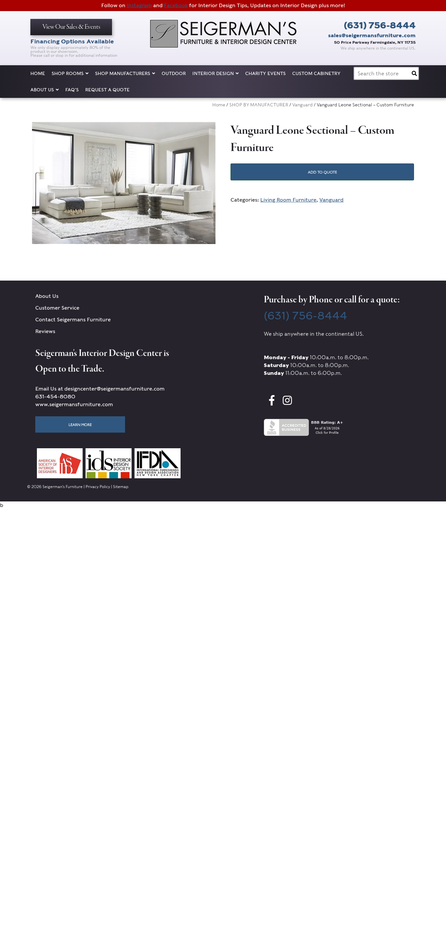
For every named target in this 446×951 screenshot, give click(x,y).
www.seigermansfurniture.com (74, 404)
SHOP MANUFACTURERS (122, 73)
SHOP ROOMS (68, 73)
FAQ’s (72, 89)
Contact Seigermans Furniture (73, 319)
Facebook (176, 5)
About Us (42, 89)
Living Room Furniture (288, 200)
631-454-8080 (55, 396)
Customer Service (57, 308)
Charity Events (265, 73)
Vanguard (302, 104)
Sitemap (120, 486)
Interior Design (213, 73)
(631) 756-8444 (380, 25)
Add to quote (322, 172)
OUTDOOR (174, 73)
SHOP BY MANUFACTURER (258, 104)
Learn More (80, 424)
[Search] (414, 73)
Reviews (45, 331)
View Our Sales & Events (71, 27)
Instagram (139, 5)
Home (37, 73)
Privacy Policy (98, 486)
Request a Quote (107, 89)
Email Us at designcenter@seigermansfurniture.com (100, 389)
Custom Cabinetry (316, 73)
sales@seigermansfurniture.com (372, 35)
